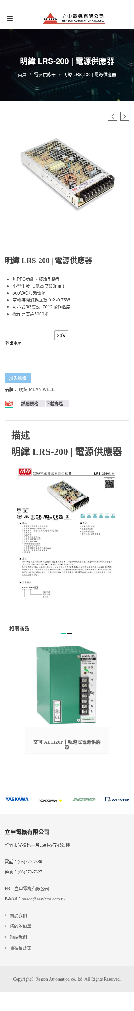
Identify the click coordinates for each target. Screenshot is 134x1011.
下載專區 (54, 403)
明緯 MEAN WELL (37, 389)
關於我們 (18, 915)
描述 (9, 403)
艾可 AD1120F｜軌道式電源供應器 (67, 745)
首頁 (22, 74)
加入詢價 (17, 378)
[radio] (61, 335)
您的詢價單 (20, 926)
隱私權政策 (20, 948)
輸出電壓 (13, 343)
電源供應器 (45, 74)
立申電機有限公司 (31, 888)
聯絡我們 (18, 937)
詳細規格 (29, 403)
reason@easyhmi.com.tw (43, 899)
